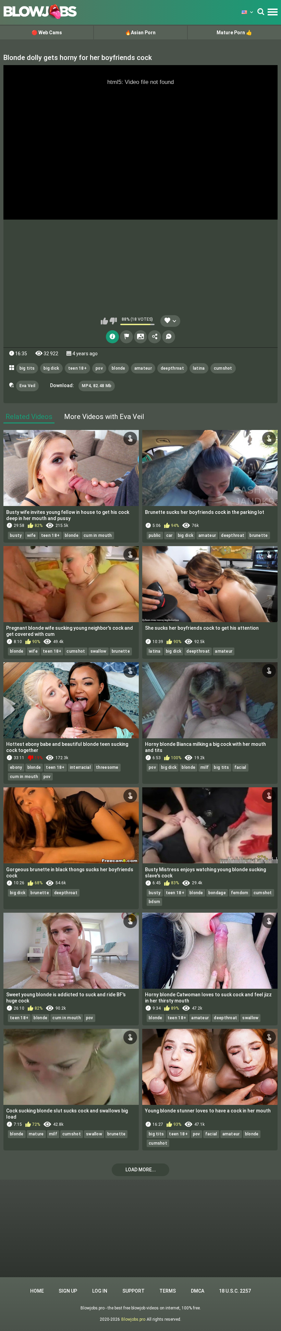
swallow (98, 651)
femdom (239, 892)
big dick (51, 368)
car (169, 535)
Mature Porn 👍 (234, 32)
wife (31, 535)
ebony (16, 767)
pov (99, 368)
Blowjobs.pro (133, 1319)
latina (199, 368)
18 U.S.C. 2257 (235, 1291)
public (155, 535)
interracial (80, 767)
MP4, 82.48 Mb (96, 385)
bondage (217, 892)
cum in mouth (98, 535)
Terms (167, 1291)
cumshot (223, 368)
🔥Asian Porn (140, 32)
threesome (107, 767)
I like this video (104, 321)
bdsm (154, 901)
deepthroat (172, 368)
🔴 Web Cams (47, 32)
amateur (143, 368)
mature (36, 1134)
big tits (27, 368)
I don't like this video (113, 321)
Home (37, 1291)
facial (240, 767)
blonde (118, 368)
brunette (258, 535)
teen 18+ (77, 368)
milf (204, 767)
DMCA (197, 1291)
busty (16, 535)
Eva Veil (27, 385)
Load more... (140, 1169)
